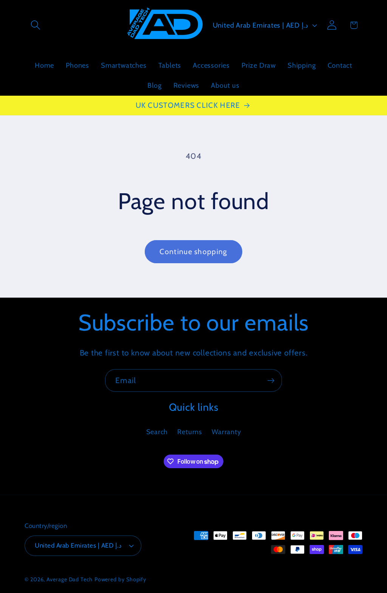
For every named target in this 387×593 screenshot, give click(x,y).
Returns (189, 431)
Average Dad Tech (69, 579)
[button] (35, 25)
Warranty (226, 431)
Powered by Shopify (120, 579)
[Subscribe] (271, 380)
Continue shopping (193, 251)
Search (157, 431)
